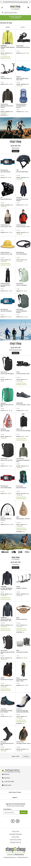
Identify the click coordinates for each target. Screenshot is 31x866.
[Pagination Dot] (13, 19)
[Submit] (2, 12)
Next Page (26, 756)
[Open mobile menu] (2, 7)
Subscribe (23, 812)
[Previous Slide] (1, 2)
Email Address (7, 809)
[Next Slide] (30, 2)
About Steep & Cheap (15, 792)
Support (14, 797)
